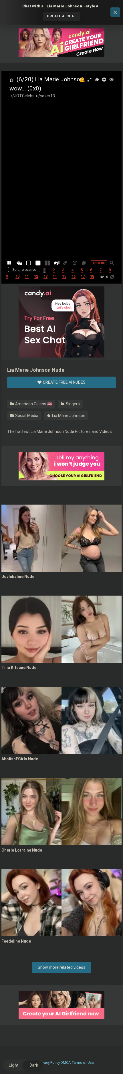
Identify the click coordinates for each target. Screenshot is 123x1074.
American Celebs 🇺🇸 (33, 404)
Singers (72, 404)
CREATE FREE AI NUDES (64, 382)
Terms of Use (83, 1062)
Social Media (26, 415)
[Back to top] (112, 1062)
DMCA (66, 1062)
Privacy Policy (49, 1062)
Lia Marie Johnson (68, 415)
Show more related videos (62, 967)
